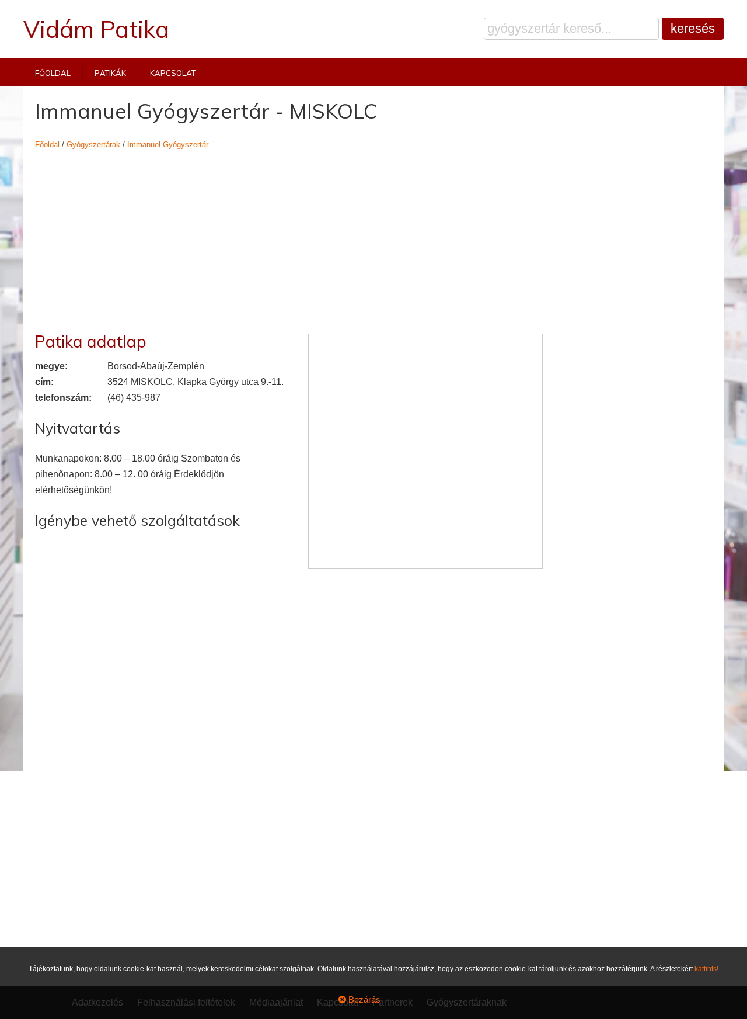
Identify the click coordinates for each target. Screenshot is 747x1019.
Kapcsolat (173, 72)
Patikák (110, 72)
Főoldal (53, 72)
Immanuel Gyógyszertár (167, 144)
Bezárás (363, 999)
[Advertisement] (289, 234)
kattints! (706, 969)
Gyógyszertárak (93, 144)
